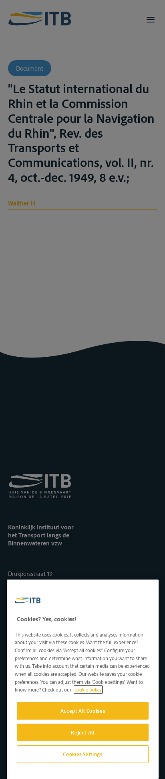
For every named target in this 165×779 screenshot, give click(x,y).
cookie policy (88, 689)
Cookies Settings (83, 754)
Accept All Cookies (82, 711)
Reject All (83, 732)
